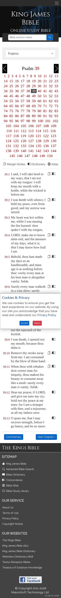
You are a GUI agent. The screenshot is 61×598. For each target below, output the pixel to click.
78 (28, 111)
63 (55, 101)
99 (34, 121)
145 (12, 156)
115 (45, 131)
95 (11, 121)
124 (8, 141)
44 (5, 96)
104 (16, 126)
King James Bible (16, 463)
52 (50, 96)
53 (55, 96)
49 (34, 96)
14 (5, 81)
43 (55, 91)
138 (8, 151)
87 (22, 116)
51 (45, 96)
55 (11, 101)
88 (28, 116)
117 (8, 136)
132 (16, 146)
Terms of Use (10, 512)
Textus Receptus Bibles (16, 562)
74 (5, 111)
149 (42, 156)
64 (5, 106)
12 (50, 76)
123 (53, 136)
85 (11, 116)
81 (45, 111)
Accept (24, 323)
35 (11, 91)
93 (55, 116)
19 (34, 81)
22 (50, 81)
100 (40, 121)
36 (17, 91)
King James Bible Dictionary (18, 551)
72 (50, 106)
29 (34, 86)
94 (5, 121)
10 (39, 76)
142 (38, 151)
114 (38, 131)
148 (34, 156)
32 (50, 86)
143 (46, 151)
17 (22, 81)
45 (11, 96)
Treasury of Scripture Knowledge (22, 567)
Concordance (14, 480)
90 (39, 116)
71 (45, 106)
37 (22, 91)
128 (38, 141)
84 (5, 116)
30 (39, 86)
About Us (7, 507)
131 (8, 146)
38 (28, 91)
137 (53, 146)
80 (39, 111)
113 (31, 131)
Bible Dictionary (15, 474)
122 (46, 136)
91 (45, 116)
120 (31, 136)
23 (55, 81)
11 (45, 76)
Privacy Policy (10, 518)
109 (53, 126)
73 (55, 106)
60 (39, 101)
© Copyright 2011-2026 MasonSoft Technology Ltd (30, 590)
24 (5, 86)
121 (38, 136)
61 (45, 101)
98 (28, 121)
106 (31, 126)
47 (22, 96)
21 (45, 81)
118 (16, 136)
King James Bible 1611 (15, 545)
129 (46, 141)
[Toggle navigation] (57, 3)
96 (17, 121)
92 (50, 116)
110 (9, 131)
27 (22, 86)
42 (50, 91)
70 (39, 106)
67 (22, 106)
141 (31, 151)
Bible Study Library (17, 490)
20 (39, 81)
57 (22, 101)
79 (34, 111)
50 (39, 96)
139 (16, 151)
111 (16, 131)
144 (53, 151)
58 (28, 101)
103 (8, 126)
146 (19, 156)
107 (38, 126)
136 (46, 146)
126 (23, 141)
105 (23, 126)
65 (11, 106)
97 (22, 121)
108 (46, 126)
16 (17, 81)
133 (23, 146)
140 (23, 151)
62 (50, 101)
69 (34, 106)
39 (34, 91)
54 (5, 101)
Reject (37, 323)
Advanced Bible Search (20, 469)
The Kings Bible (11, 540)
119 (23, 136)
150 (49, 156)
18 (28, 81)
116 (52, 131)
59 (34, 101)
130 (53, 141)
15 (11, 81)
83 (55, 111)
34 (5, 91)
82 (50, 111)
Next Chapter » (46, 436)
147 (27, 156)
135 (38, 146)
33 (55, 86)
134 (31, 146)
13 (55, 76)
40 (39, 91)
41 (45, 91)
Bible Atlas (12, 485)
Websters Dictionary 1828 (17, 556)
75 (11, 111)
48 (28, 96)
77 (22, 111)
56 (17, 101)
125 (16, 141)
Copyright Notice (12, 523)
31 (45, 86)
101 (48, 121)
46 (17, 96)
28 (28, 86)
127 (31, 141)
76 (17, 111)
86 (17, 116)
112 (23, 131)
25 (11, 86)
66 (17, 106)
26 (17, 86)
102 (55, 121)
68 (28, 106)
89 (34, 116)
